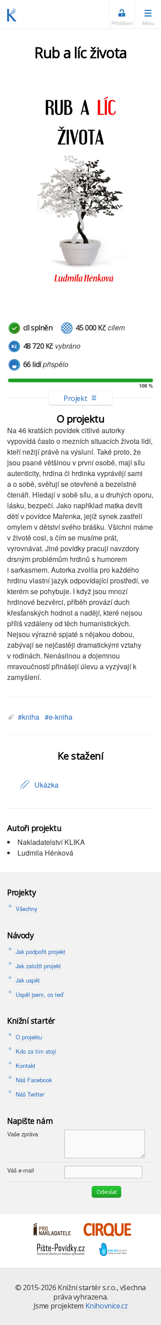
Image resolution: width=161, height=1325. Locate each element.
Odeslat (107, 1192)
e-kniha (60, 717)
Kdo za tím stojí (36, 1051)
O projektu (29, 1037)
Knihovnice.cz (106, 1306)
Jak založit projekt (38, 966)
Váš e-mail (20, 1170)
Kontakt (25, 1065)
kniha (30, 717)
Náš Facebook (34, 1080)
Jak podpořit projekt (40, 951)
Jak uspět (28, 980)
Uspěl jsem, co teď (39, 994)
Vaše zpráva (22, 1134)
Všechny (26, 908)
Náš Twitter (30, 1094)
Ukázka (46, 785)
